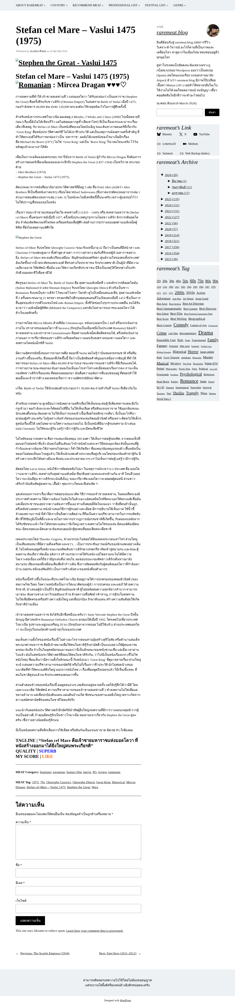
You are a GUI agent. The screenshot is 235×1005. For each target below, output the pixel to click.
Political (203, 368)
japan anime (207, 351)
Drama (205, 332)
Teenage (161, 393)
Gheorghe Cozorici (58, 782)
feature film (74, 772)
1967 (207, 287)
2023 (172, 211)
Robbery (174, 382)
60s (193, 280)
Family (212, 340)
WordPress (125, 1000)
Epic (180, 340)
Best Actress (175, 303)
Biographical (196, 319)
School (211, 382)
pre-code (213, 369)
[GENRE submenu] (185, 5)
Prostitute (174, 375)
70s (42, 782)
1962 (177, 287)
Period (160, 368)
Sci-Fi (160, 387)
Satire (203, 381)
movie (87, 772)
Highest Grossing (164, 352)
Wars (95, 787)
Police (194, 369)
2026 (171, 175)
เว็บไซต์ (21, 901)
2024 (172, 205)
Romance (189, 381)
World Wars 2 (164, 399)
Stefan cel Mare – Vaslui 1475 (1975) (75, 35)
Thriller (178, 393)
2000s (180, 292)
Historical (118, 782)
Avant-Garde (201, 298)
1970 (213, 287)
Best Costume (190, 308)
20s (164, 281)
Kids (159, 357)
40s (178, 281)
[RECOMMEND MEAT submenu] (103, 5)
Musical (163, 363)
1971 (159, 293)
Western (212, 393)
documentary (188, 333)
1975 (35, 782)
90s (215, 281)
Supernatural (182, 387)
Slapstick (170, 387)
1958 (165, 287)
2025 (172, 199)
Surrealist (195, 387)
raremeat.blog (172, 32)
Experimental (199, 340)
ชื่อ (19, 865)
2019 (172, 235)
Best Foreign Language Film (198, 314)
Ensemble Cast (166, 340)
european (59, 772)
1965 (195, 287)
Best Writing (178, 319)
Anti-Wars (176, 299)
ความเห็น (23, 822)
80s (208, 281)
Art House (188, 298)
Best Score (163, 318)
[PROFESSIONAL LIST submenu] (139, 5)
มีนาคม (179, 181)
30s (171, 281)
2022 (172, 217)
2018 (172, 241)
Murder (208, 357)
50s (185, 281)
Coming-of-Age (198, 325)
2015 (171, 259)
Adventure (164, 298)
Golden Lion (206, 346)
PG (95, 772)
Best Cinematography (169, 308)
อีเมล (20, 883)
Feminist (173, 346)
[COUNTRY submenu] (67, 5)
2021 (171, 223)
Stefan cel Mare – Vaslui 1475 (46, 787)
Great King (103, 782)
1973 (165, 293)
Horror (193, 351)
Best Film (176, 313)
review (102, 772)
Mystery (175, 363)
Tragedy (192, 393)
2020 (171, 229)
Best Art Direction (193, 303)
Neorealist (198, 363)
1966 (201, 287)
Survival (207, 387)
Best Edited (163, 313)
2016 (172, 253)
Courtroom (213, 325)
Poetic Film (184, 369)
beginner (45, 772)
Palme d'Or (211, 363)
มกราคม (180, 193)
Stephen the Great (78, 787)
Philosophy (171, 369)
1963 (183, 287)
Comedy (181, 324)
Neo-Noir (187, 363)
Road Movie (163, 381)
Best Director (207, 308)
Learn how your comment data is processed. (94, 931)
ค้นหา (212, 112)
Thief (169, 393)
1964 (189, 287)
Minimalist (196, 358)
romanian (114, 772)
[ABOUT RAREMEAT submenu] (45, 5)
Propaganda (163, 374)
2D (159, 281)
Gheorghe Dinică (84, 782)
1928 (159, 287)
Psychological (191, 374)
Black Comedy (164, 325)
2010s (190, 293)
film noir (185, 346)
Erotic (187, 340)
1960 (171, 287)
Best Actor (162, 303)
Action (200, 293)
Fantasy (162, 346)
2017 (172, 247)
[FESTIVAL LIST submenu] (167, 5)
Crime (162, 333)
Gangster (195, 346)
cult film (173, 333)
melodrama (186, 357)
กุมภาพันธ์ (182, 187)
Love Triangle (172, 357)
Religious (209, 374)
